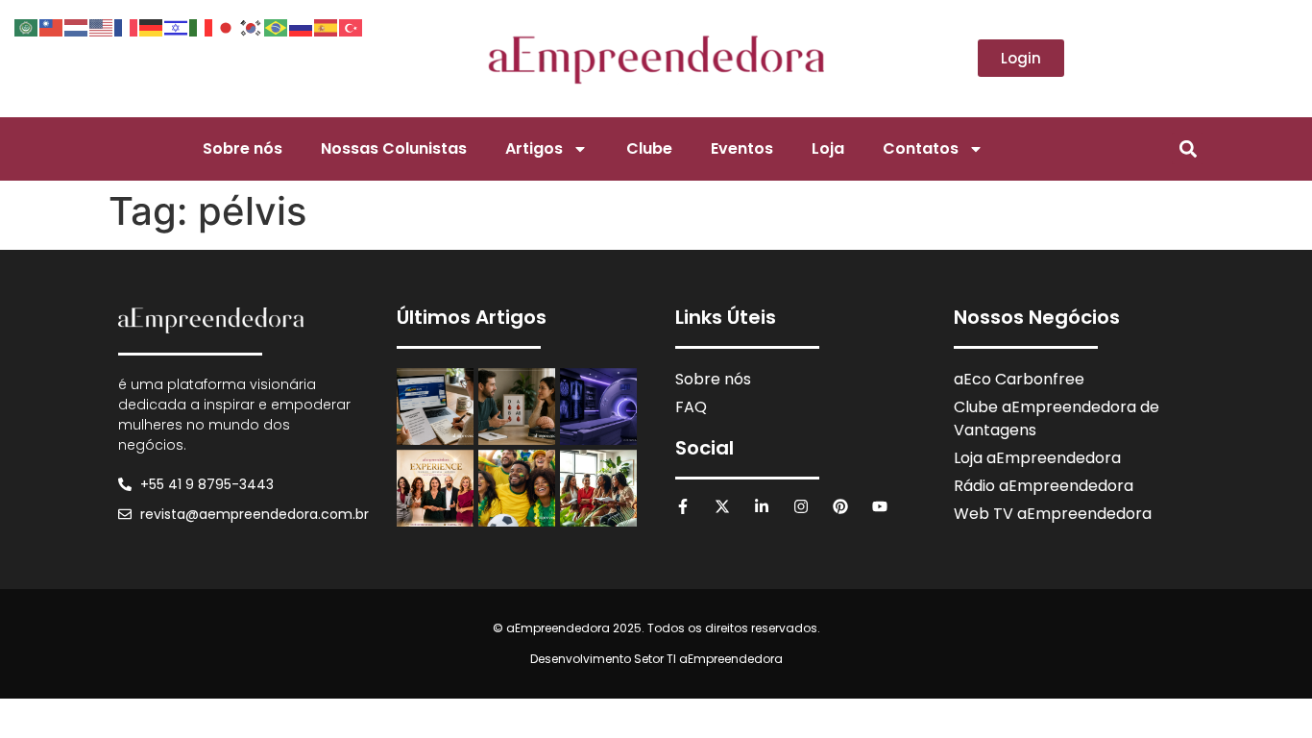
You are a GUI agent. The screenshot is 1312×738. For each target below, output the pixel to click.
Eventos (742, 148)
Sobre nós (242, 148)
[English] (101, 26)
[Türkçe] (351, 26)
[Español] (326, 26)
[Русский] (301, 26)
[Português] (276, 26)
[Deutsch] (151, 26)
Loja (828, 148)
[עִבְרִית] (176, 26)
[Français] (126, 26)
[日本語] (226, 26)
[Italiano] (201, 26)
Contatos (921, 148)
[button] (1187, 148)
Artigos (534, 148)
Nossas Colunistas (394, 148)
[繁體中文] (51, 26)
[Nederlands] (76, 26)
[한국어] (251, 26)
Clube (649, 148)
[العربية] (26, 26)
